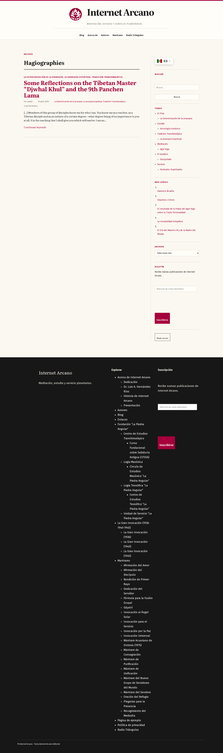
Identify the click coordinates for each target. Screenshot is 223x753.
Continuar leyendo (35, 127)
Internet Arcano (120, 11)
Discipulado (165, 159)
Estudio (161, 123)
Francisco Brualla (165, 191)
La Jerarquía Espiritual (77, 77)
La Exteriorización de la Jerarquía (43, 77)
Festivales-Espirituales (171, 169)
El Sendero (162, 154)
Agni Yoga (164, 149)
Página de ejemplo (129, 720)
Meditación (162, 144)
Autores (105, 35)
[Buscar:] (177, 87)
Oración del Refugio (136, 696)
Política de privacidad (131, 725)
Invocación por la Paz (137, 631)
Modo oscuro (162, 338)
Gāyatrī (128, 607)
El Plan (160, 113)
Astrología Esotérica (170, 128)
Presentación (132, 405)
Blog (81, 35)
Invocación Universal (137, 635)
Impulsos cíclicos (166, 200)
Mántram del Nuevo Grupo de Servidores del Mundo (136, 682)
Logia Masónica (133, 462)
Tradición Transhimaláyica (107, 77)
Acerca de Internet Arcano (134, 377)
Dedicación (130, 382)
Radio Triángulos (135, 35)
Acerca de (93, 35)
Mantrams (118, 35)
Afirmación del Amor (136, 565)
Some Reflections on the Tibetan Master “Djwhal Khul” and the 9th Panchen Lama (80, 89)
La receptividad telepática (170, 221)
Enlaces (122, 419)
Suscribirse (162, 320)
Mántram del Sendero (137, 692)
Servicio (161, 164)
